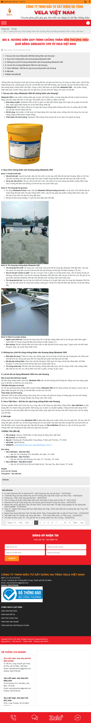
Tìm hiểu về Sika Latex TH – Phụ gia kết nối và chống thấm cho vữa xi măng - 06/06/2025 (39, 518)
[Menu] (4, 23)
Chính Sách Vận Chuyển (10, 622)
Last (82, 523)
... (60, 523)
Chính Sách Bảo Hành (9, 611)
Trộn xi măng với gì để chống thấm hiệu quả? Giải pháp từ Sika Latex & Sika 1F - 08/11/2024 (40, 500)
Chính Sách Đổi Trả (8, 614)
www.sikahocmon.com (23, 445)
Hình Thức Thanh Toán (9, 618)
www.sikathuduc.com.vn (42, 445)
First (20, 523)
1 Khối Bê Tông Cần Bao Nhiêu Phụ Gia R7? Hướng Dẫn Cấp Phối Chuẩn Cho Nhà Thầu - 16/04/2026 (43, 496)
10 (65, 523)
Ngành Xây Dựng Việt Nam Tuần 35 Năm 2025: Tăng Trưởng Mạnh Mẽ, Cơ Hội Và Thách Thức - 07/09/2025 (46, 513)
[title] (13, 717)
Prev (27, 523)
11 (70, 523)
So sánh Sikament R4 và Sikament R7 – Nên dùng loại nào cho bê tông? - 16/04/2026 (37, 493)
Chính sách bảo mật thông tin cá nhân (15, 625)
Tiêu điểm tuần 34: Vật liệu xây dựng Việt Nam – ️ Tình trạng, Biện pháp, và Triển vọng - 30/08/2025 (43, 515)
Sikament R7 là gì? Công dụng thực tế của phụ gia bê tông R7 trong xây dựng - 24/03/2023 (40, 502)
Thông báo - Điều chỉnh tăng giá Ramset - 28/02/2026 (25, 498)
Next (75, 523)
